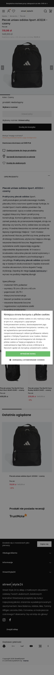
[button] (27, 359)
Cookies (37, 336)
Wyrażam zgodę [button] (27, 354)
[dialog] (27, 337)
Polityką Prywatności (20, 336)
